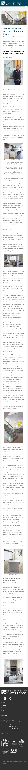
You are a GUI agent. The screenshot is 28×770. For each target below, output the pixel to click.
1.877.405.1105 (12, 727)
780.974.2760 (15, 729)
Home (4, 702)
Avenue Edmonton (15, 41)
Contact (4, 715)
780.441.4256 (10, 724)
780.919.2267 (16, 731)
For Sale (4, 713)
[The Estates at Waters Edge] (14, 692)
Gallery (4, 705)
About (4, 707)
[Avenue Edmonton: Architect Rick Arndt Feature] (14, 18)
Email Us (6, 734)
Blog (3, 710)
